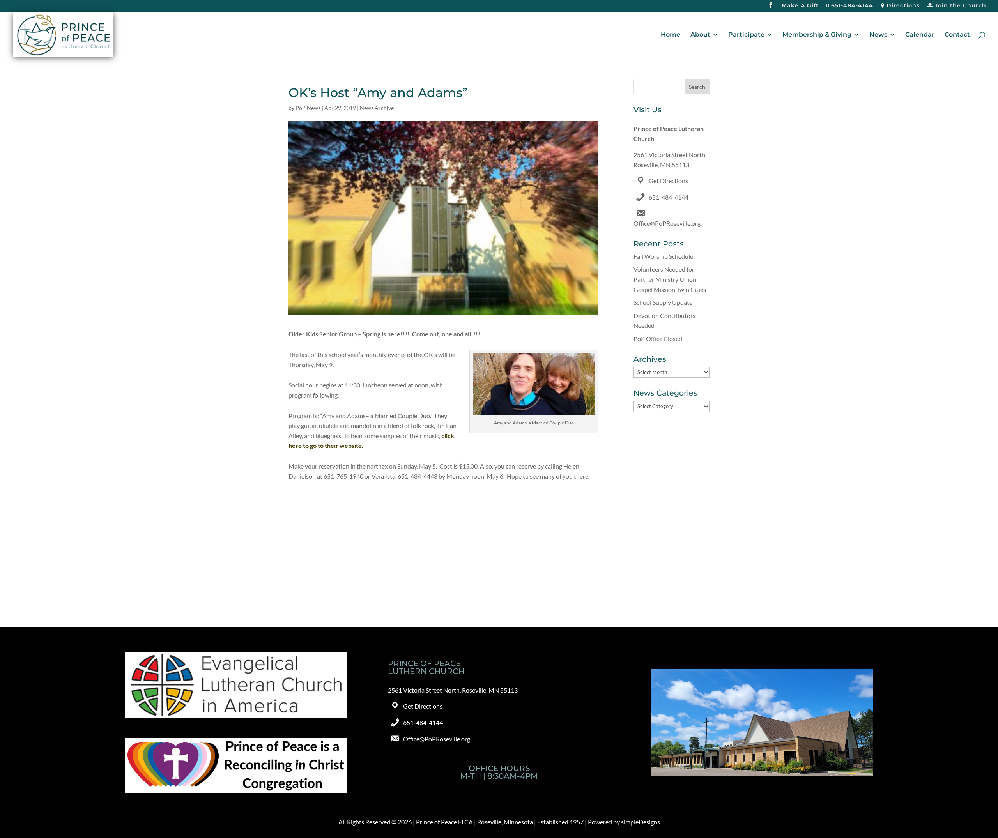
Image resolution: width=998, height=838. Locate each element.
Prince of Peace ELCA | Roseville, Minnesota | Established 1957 (500, 822)
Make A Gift (800, 6)
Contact (957, 35)
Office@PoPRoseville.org (667, 223)
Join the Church (959, 6)
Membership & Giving (816, 35)
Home (670, 35)
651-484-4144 (851, 6)
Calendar (919, 35)
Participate (746, 35)
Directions (902, 6)
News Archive (377, 107)
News (878, 35)
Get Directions (668, 180)
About (700, 35)
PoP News (308, 107)
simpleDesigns (640, 822)
